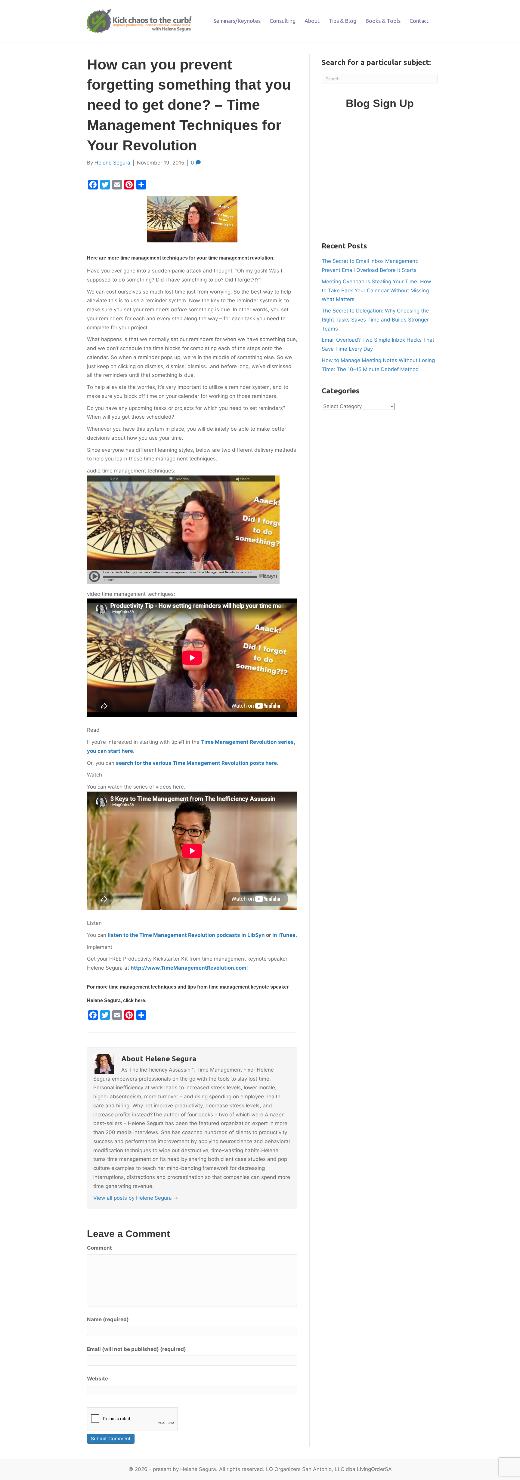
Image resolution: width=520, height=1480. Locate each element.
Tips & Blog (342, 21)
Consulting (283, 21)
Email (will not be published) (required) (136, 1349)
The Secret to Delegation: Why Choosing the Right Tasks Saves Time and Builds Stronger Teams (375, 320)
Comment (99, 1248)
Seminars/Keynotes (237, 21)
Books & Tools (383, 21)
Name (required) (108, 1319)
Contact (419, 21)
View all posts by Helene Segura (135, 1198)
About (312, 21)
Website (97, 1379)
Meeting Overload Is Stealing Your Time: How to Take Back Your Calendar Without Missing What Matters (376, 290)
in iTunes (284, 935)
